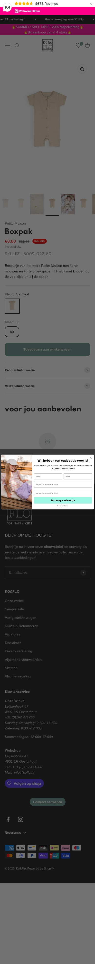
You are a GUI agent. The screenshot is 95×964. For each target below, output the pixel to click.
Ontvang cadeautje (63, 500)
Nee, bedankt (62, 505)
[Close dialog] (91, 458)
